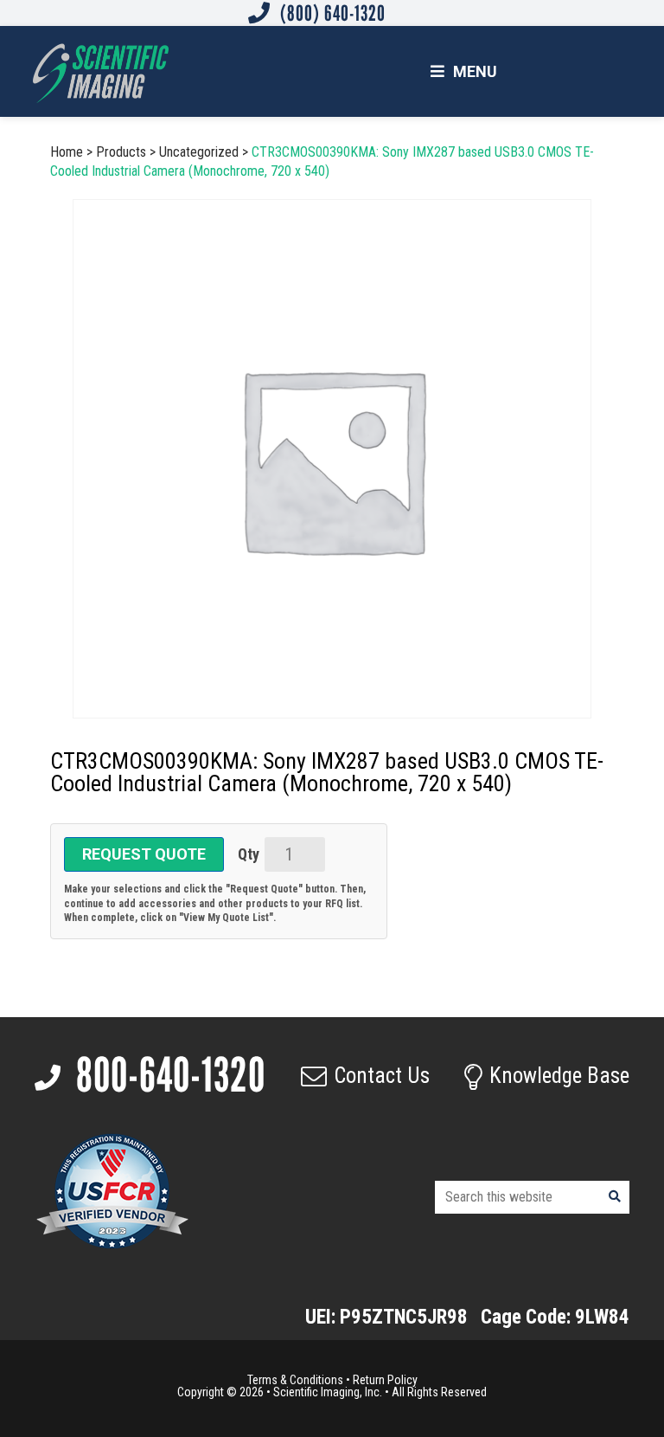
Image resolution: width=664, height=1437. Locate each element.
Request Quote (144, 854)
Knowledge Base (559, 1075)
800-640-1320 (166, 1075)
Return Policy (385, 1380)
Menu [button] (475, 71)
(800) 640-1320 (331, 13)
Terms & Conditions (295, 1380)
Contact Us (382, 1075)
